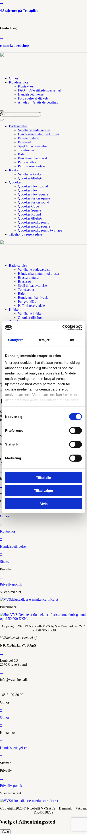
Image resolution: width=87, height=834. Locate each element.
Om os (13, 78)
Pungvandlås (27, 162)
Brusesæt (24, 142)
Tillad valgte (43, 490)
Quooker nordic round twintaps (40, 230)
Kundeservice (18, 82)
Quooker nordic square (34, 226)
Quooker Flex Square (33, 194)
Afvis (43, 503)
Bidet (21, 154)
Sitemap (5, 561)
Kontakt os (25, 86)
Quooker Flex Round (33, 186)
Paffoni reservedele (31, 166)
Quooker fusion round (33, 202)
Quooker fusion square (34, 198)
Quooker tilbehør (30, 178)
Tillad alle (43, 477)
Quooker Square (29, 210)
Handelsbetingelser (31, 94)
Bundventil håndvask (33, 158)
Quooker (15, 182)
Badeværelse (18, 126)
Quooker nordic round (33, 222)
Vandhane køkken (30, 174)
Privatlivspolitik (11, 584)
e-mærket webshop (14, 45)
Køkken (14, 170)
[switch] (75, 430)
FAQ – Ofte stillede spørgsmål (39, 90)
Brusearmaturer (28, 138)
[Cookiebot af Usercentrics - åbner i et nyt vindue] (62, 327)
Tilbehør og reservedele (25, 234)
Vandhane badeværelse (34, 130)
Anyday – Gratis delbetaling (38, 102)
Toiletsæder (26, 150)
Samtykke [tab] (15, 340)
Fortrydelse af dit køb (33, 98)
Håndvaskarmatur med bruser (38, 134)
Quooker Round (29, 214)
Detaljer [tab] (43, 340)
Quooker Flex (27, 190)
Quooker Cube (28, 206)
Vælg (5, 831)
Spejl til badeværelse (32, 146)
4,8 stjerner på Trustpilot (19, 10)
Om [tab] (71, 340)
